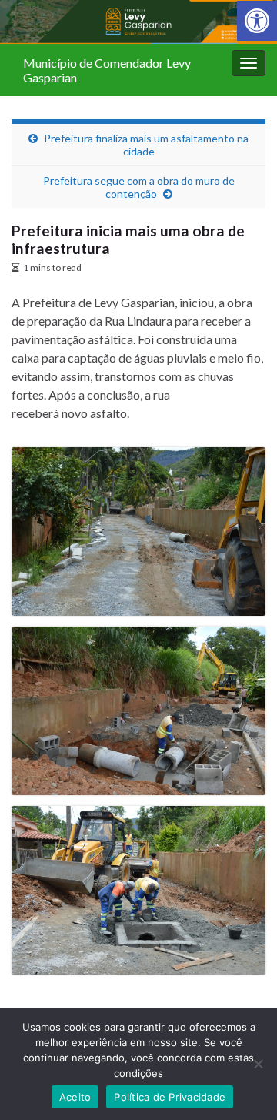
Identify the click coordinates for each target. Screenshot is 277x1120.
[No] (257, 1064)
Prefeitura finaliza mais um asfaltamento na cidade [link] (146, 145)
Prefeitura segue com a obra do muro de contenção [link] (139, 187)
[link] (257, 21)
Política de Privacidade (169, 1097)
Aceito (75, 1097)
